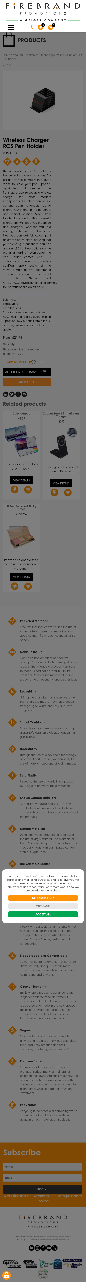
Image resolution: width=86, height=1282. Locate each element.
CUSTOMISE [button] (43, 906)
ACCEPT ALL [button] (43, 914)
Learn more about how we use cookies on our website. (52, 888)
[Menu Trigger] (11, 27)
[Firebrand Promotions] (43, 12)
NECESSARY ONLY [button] (43, 898)
